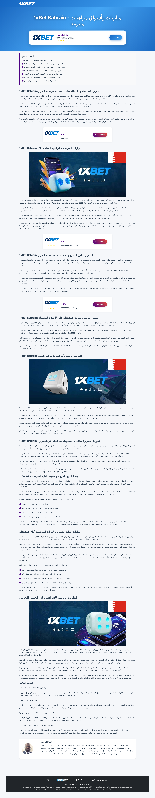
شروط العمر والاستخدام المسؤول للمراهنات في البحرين (43, 74)
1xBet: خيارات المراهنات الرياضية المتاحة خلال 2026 (42, 60)
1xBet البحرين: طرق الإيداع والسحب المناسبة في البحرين (43, 64)
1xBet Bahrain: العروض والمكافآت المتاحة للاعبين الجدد (43, 70)
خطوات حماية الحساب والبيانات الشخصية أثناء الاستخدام (43, 77)
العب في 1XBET (100, 135)
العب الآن (116, 38)
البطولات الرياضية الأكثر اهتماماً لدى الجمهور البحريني (41, 81)
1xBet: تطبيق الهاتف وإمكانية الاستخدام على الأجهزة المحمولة (44, 67)
